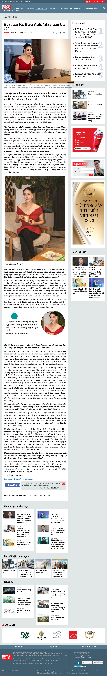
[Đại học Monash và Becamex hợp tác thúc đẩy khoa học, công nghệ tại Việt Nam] (60, 564)
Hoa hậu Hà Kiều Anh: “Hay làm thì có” (88, 75)
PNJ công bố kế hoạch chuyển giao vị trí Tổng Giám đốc (58, 531)
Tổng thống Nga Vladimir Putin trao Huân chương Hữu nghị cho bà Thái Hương (87, 47)
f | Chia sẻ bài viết (13, 485)
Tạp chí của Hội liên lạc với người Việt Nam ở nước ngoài (16, 1)
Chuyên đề (53, 8)
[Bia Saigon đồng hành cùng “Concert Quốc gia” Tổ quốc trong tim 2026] (43, 604)
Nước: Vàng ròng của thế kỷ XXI (57, 618)
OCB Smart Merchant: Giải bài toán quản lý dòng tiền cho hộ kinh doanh (58, 594)
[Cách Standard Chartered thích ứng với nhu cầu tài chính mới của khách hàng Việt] (43, 515)
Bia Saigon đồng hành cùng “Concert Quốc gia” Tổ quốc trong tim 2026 (58, 608)
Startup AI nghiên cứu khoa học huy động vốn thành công (95, 118)
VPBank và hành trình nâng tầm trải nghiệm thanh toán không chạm (24, 602)
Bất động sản (75, 8)
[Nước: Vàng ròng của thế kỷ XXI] (43, 618)
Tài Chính (64, 8)
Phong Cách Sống (90, 8)
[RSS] (60, 33)
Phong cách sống (43, 673)
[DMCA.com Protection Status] (80, 666)
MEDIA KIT (19, 647)
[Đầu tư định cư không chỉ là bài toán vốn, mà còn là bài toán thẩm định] (26, 564)
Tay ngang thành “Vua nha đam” (19, 479)
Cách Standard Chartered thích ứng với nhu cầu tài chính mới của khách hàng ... (57, 518)
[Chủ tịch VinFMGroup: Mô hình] (9, 528)
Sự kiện (10, 624)
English (91, 2)
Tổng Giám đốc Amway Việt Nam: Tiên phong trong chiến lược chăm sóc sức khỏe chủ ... (58, 544)
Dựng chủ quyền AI (95, 94)
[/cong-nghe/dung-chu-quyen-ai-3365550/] (80, 94)
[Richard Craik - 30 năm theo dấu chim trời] (9, 542)
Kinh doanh (41, 671)
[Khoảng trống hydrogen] (43, 564)
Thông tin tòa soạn (88, 647)
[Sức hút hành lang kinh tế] (9, 590)
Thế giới (6, 10)
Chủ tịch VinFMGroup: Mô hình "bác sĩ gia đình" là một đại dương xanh (23, 532)
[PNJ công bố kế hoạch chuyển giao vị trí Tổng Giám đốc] (43, 528)
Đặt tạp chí (101, 2)
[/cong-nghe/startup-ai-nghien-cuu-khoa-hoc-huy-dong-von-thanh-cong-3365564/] (80, 115)
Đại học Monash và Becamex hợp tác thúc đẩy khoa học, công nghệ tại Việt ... (59, 574)
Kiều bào (15, 10)
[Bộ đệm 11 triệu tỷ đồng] (9, 611)
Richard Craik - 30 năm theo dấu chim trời (24, 544)
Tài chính (84, 671)
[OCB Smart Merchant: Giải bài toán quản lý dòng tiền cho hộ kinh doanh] (43, 590)
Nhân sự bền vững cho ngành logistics (86, 66)
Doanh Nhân (41, 8)
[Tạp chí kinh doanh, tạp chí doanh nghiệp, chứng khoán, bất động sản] (6, 7)
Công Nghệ (29, 8)
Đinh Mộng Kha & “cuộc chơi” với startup (86, 58)
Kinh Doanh (18, 8)
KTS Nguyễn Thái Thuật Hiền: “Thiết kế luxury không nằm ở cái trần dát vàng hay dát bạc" (87, 33)
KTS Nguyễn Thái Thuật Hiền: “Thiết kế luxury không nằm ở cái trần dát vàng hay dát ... (24, 518)
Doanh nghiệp (72, 673)
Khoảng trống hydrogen (41, 571)
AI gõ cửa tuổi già (95, 104)
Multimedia (83, 673)
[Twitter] (56, 33)
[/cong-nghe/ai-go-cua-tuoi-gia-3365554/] (80, 105)
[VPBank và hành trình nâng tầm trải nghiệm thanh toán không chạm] (9, 599)
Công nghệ (51, 671)
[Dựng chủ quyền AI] (9, 564)
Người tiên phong (63, 671)
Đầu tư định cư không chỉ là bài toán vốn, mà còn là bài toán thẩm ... (25, 574)
